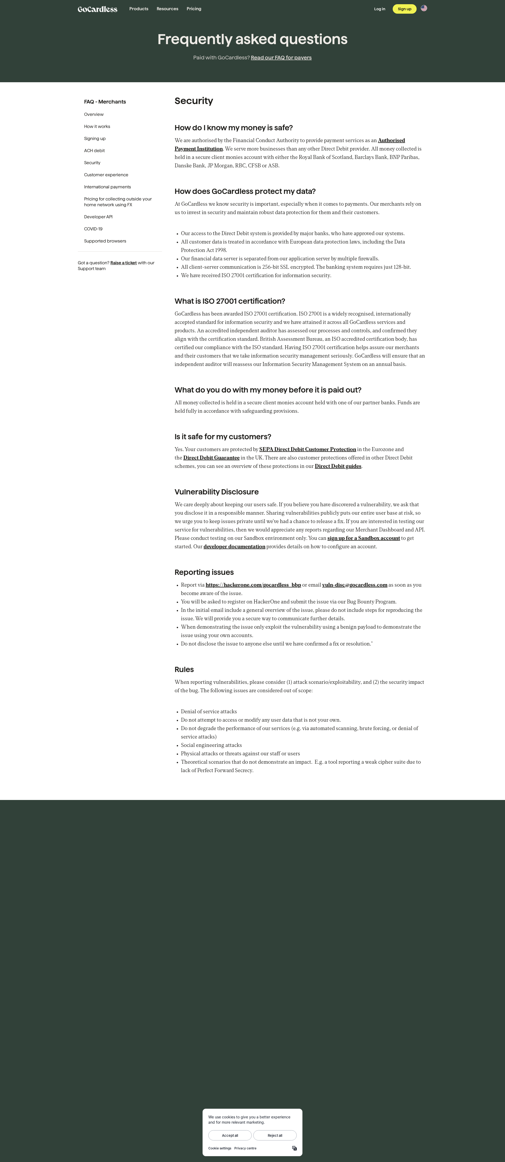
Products (138, 9)
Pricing (194, 9)
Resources (167, 9)
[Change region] (424, 8)
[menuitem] (120, 115)
